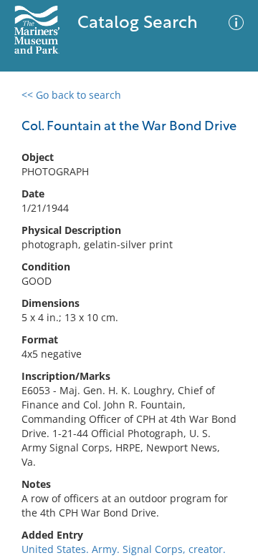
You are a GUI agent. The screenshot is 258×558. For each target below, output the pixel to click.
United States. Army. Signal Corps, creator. (124, 549)
